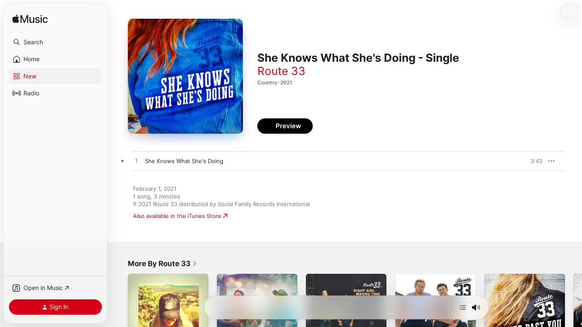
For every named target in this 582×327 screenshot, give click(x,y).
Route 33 (281, 70)
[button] (55, 42)
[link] (162, 263)
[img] (30, 19)
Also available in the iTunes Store (177, 215)
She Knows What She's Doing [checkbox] (184, 161)
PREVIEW (533, 161)
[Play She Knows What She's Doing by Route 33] (136, 161)
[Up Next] (463, 307)
